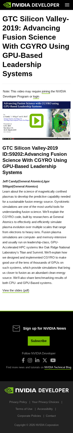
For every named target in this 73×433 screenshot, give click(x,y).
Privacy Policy (18, 402)
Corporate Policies (29, 415)
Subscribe (39, 341)
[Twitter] (44, 360)
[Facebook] (23, 360)
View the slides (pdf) (15, 290)
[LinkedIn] (37, 360)
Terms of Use (23, 408)
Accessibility (45, 408)
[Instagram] (30, 360)
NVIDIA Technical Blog (57, 367)
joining (46, 91)
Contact (51, 415)
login (36, 96)
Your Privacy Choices (45, 402)
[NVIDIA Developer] (31, 5)
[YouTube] (53, 360)
